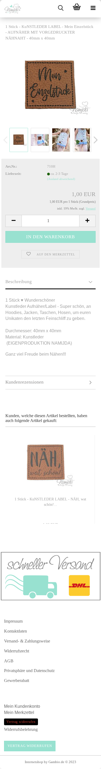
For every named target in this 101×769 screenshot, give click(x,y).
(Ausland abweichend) (61, 178)
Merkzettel (25, 712)
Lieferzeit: (13, 174)
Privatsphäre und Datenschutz (29, 670)
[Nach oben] (86, 762)
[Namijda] (11, 8)
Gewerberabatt (16, 680)
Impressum (13, 621)
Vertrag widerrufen (30, 746)
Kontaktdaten (15, 631)
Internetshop (34, 762)
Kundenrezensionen (24, 382)
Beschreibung (18, 281)
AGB (8, 661)
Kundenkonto (27, 706)
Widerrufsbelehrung (21, 729)
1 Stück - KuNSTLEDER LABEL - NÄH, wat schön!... (50, 502)
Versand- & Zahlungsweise (27, 641)
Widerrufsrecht (16, 651)
